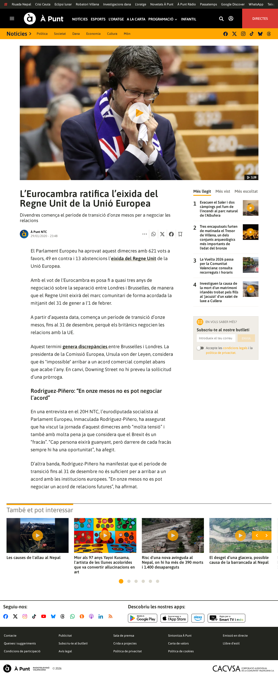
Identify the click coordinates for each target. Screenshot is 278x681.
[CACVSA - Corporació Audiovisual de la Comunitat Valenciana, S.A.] (243, 668)
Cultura (112, 33)
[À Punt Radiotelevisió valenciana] (26, 668)
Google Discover (233, 4)
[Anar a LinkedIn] (102, 616)
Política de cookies (181, 651)
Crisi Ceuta (42, 4)
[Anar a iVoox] (83, 616)
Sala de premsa (123, 635)
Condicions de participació (22, 651)
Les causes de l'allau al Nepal (34, 557)
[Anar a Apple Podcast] (92, 616)
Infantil (188, 19)
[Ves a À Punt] (43, 19)
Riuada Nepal (21, 4)
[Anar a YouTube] (44, 616)
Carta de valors (178, 643)
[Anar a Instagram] (26, 616)
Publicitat (65, 635)
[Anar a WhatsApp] (73, 616)
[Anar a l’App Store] (174, 618)
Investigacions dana (117, 4)
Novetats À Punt (161, 4)
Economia (93, 33)
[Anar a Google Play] (142, 618)
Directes (260, 18)
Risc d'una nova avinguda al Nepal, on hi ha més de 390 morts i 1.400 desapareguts (172, 562)
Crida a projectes (125, 643)
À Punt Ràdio (186, 4)
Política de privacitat (127, 651)
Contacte (10, 635)
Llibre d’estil (231, 643)
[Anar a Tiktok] (35, 616)
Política (42, 33)
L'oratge (140, 4)
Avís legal (65, 651)
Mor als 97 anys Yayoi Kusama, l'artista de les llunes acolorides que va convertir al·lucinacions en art (104, 564)
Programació (160, 19)
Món (127, 33)
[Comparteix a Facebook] (171, 234)
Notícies (80, 19)
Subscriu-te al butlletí (73, 643)
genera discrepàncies (85, 346)
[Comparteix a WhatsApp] (153, 234)
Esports (98, 19)
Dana (76, 33)
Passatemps (208, 4)
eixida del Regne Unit (133, 258)
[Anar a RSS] (111, 616)
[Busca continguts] (221, 19)
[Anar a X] (16, 616)
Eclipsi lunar (63, 4)
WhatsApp (256, 4)
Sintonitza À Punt (180, 635)
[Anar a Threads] (64, 616)
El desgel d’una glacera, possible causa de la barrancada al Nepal (239, 560)
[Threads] (269, 34)
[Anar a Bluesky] (54, 616)
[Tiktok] (252, 34)
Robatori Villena (87, 4)
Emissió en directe (235, 635)
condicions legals (235, 348)
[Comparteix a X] (162, 234)
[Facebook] (225, 34)
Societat (60, 33)
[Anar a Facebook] (6, 616)
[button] (121, 581)
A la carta (136, 19)
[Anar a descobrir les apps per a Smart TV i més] (226, 618)
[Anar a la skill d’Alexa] (197, 618)
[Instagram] (243, 34)
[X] (234, 34)
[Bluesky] (260, 34)
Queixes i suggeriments (20, 643)
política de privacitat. (221, 353)
